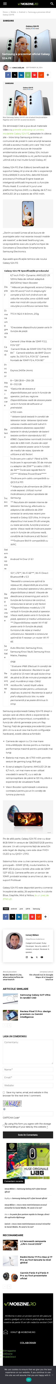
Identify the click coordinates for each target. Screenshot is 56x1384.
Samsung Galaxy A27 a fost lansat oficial (29, 1198)
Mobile (13, 12)
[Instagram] (27, 957)
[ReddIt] (41, 75)
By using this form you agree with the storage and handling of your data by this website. (28, 1125)
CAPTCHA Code (11, 1117)
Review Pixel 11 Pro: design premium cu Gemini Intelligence (35, 1014)
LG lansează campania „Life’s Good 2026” (33, 1242)
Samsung (36, 909)
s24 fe (28, 909)
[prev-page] (4, 1025)
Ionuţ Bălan (18, 68)
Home (5, 12)
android (14, 909)
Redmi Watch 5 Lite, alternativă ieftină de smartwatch (13, 977)
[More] (48, 75)
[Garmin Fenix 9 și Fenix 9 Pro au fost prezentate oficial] (10, 1276)
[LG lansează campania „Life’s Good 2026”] (10, 1245)
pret (21, 909)
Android (22, 12)
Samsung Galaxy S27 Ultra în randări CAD (35, 996)
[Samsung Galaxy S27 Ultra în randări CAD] (10, 998)
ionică (7, 1224)
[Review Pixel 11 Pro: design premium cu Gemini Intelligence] (10, 1015)
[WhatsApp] (28, 75)
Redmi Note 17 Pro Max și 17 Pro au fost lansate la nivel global (36, 1260)
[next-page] (9, 1025)
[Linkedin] (21, 75)
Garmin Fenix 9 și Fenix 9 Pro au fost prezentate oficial (34, 1275)
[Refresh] (4, 1109)
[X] (15, 75)
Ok (28, 1380)
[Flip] (34, 75)
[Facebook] (8, 75)
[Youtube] (42, 957)
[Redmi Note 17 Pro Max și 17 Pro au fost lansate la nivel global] (10, 1261)
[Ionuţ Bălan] (6, 68)
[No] (52, 1374)
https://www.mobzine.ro (35, 939)
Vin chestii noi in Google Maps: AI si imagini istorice (41, 977)
